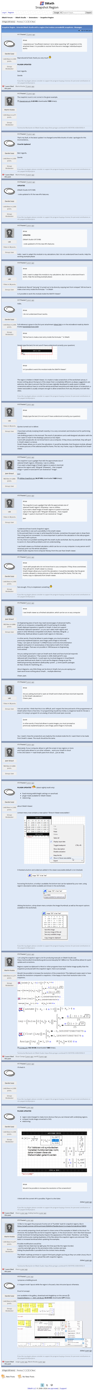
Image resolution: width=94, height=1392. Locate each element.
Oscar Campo (20, 1056)
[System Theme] (51, 1385)
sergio (18, 1362)
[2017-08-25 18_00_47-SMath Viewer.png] (54, 899)
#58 (18, 1107)
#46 (18, 263)
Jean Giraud (9, 473)
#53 (18, 682)
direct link (57, 324)
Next (33, 22)
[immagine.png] (54, 1175)
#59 (18, 1220)
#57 (18, 1064)
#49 (18, 457)
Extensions (33, 17)
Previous (20, 22)
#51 (18, 557)
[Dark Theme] (47, 1385)
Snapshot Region (47, 17)
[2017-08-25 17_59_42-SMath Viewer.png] (54, 877)
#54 (18, 744)
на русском (53, 1388)
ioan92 (36, 1056)
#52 (18, 603)
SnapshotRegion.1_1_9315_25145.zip (30, 1298)
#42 (18, 93)
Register (11, 12)
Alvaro (18, 1213)
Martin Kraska (20, 86)
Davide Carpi (9, 54)
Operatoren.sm (24, 101)
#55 (18, 783)
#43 (18, 134)
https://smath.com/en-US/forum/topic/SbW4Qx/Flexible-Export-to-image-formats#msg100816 (51, 1226)
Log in (4, 12)
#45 (18, 225)
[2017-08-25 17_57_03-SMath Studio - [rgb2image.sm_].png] (54, 863)
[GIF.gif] (37, 359)
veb (9, 242)
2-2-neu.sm (23, 1048)
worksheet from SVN (30, 327)
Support (63, 1388)
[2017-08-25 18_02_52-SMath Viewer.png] (54, 940)
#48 (18, 404)
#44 (18, 182)
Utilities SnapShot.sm (27, 478)
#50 (18, 495)
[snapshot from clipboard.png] (54, 1045)
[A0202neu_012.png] (40, 1005)
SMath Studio (20, 17)
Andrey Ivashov (33, 1213)
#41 (18, 34)
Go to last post (86, 30)
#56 (18, 954)
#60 (18, 1276)
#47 (18, 300)
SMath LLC (32, 1388)
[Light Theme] (42, 1385)
